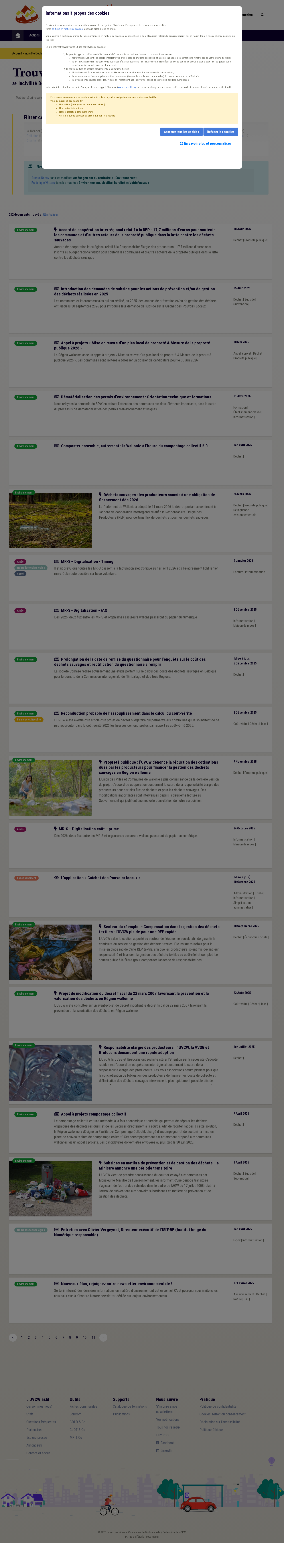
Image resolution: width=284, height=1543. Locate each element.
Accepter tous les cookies (181, 132)
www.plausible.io (127, 87)
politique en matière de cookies (67, 29)
